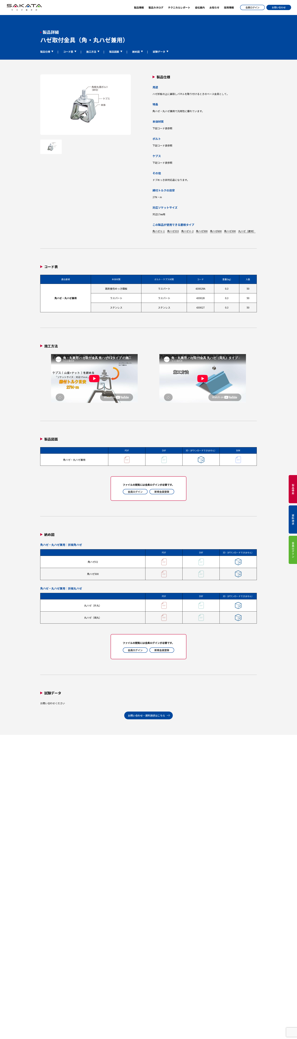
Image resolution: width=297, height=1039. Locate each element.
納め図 (136, 51)
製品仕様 (45, 51)
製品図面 (114, 51)
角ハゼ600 (216, 231)
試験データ (159, 51)
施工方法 (91, 51)
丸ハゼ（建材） (247, 231)
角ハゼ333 (173, 231)
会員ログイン (252, 7)
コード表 (68, 51)
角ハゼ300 (230, 231)
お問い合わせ (279, 7)
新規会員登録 (161, 491)
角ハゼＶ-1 (159, 231)
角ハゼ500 (202, 231)
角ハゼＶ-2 (187, 231)
